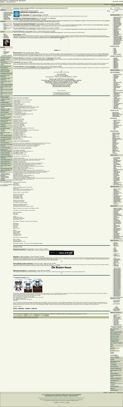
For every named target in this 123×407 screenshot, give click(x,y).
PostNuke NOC (119, 392)
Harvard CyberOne (117, 192)
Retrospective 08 (117, 293)
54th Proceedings (117, 284)
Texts (115, 53)
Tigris (115, 128)
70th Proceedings (117, 268)
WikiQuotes (116, 63)
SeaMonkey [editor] (117, 37)
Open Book (116, 320)
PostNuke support (111, 392)
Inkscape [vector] (117, 25)
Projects (5, 28)
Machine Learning (116, 113)
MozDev (115, 124)
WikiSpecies (116, 65)
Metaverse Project (116, 137)
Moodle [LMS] (116, 31)
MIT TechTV (116, 193)
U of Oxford (116, 106)
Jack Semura (29, 31)
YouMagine (115, 153)
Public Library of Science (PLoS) (117, 172)
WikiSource (116, 64)
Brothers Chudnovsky (118, 209)
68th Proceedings (117, 270)
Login (5, 49)
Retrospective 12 (117, 289)
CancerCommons (117, 86)
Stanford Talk (116, 245)
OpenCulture (116, 94)
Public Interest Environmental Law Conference (60, 36)
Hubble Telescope (117, 259)
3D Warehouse (116, 148)
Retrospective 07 (117, 294)
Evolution (115, 216)
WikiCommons (116, 60)
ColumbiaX (116, 77)
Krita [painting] (116, 26)
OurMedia (116, 231)
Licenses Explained (116, 309)
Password (112, 349)
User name (112, 347)
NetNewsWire (116, 33)
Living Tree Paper (16, 241)
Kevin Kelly (31, 249)
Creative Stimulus (7, 14)
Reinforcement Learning (117, 114)
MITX (115, 91)
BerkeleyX (116, 75)
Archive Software (117, 120)
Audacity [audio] (117, 18)
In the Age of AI (117, 225)
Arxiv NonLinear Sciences (117, 162)
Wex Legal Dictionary (118, 184)
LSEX (115, 88)
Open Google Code (117, 125)
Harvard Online (117, 84)
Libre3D (114, 136)
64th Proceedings (117, 274)
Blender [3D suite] (117, 19)
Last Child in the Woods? (117, 227)
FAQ (121, 4)
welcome (2, 107)
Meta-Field (6, 16)
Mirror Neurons (117, 230)
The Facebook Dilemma (116, 218)
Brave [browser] (117, 20)
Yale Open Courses (117, 108)
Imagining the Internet (5, 173)
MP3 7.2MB (116, 243)
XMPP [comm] (116, 44)
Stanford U (116, 102)
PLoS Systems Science (117, 181)
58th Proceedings (117, 280)
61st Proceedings (117, 277)
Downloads (112, 4)
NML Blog (3, 130)
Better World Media (5, 176)
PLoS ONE (116, 173)
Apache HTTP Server (118, 17)
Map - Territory (117, 262)
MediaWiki (116, 30)
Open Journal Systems (116, 97)
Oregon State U (117, 100)
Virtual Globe (116, 264)
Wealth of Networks (117, 324)
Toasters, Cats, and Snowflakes (4, 178)
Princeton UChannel (118, 198)
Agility (115, 248)
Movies (115, 50)
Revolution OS (116, 237)
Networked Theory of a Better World (5, 175)
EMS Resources (117, 21)
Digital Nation (116, 213)
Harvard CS (116, 191)
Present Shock (117, 235)
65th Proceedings (117, 273)
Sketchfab (115, 146)
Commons (116, 78)
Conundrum (116, 211)
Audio (115, 48)
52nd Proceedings (117, 286)
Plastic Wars (116, 234)
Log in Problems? (113, 354)
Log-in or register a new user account (73, 313)
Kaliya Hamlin (40, 23)
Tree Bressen (52, 18)
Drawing (115, 249)
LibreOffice (116, 27)
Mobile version (6, 51)
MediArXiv (116, 170)
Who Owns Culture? (118, 238)
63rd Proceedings (117, 275)
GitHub (115, 121)
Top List (5, 53)
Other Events (6, 37)
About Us (5, 34)
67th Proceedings (117, 271)
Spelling (115, 251)
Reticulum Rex (116, 310)
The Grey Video (117, 221)
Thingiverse (115, 147)
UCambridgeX (116, 76)
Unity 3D (114, 149)
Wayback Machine (117, 54)
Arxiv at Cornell (117, 157)
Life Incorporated (117, 228)
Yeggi (114, 152)
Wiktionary (116, 68)
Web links (118, 4)
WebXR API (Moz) (116, 151)
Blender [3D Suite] (116, 132)
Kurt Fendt (28, 58)
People (5, 27)
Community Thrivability (8, 13)
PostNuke (105, 392)
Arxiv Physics (116, 163)
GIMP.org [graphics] (118, 24)
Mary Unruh (32, 28)
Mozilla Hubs (116, 32)
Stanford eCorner (117, 200)
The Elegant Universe (118, 215)
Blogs (5, 23)
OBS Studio (116, 35)
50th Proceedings (117, 288)
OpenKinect (115, 139)
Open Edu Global (117, 95)
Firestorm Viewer (116, 133)
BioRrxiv (115, 168)
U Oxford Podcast (117, 195)
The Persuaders (117, 233)
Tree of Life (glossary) (118, 103)
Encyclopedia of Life (118, 82)
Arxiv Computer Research (117, 159)
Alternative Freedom (118, 208)
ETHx (115, 81)
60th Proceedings (117, 278)
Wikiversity (116, 66)
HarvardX (115, 83)
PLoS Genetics (117, 178)
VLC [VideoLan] (117, 41)
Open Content (116, 321)
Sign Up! (117, 355)
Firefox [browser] (117, 22)
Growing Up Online (117, 222)
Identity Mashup (117, 87)
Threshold (15, 315)
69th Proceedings (117, 269)
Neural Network (116, 115)
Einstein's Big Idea (117, 214)
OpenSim (114, 141)
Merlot (115, 89)
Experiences (6, 36)
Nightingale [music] (117, 34)
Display (21, 315)
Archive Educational (118, 74)
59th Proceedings (117, 279)
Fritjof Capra (116, 219)
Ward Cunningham (37, 15)
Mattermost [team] (117, 29)
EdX (114, 79)
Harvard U (116, 85)
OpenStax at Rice (117, 98)
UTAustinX (116, 105)
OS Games (116, 250)
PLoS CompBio (117, 177)
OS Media (116, 232)
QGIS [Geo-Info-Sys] (118, 36)
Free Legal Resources (118, 169)
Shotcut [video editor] (118, 38)
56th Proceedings (117, 282)
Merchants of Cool (117, 229)
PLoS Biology (116, 174)
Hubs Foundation (116, 135)
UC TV (115, 202)
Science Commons (117, 182)
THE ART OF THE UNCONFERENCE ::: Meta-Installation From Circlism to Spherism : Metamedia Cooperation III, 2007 (43, 8)
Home (5, 33)
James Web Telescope (116, 261)
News (5, 24)
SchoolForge (116, 101)
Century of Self (117, 210)
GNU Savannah (117, 122)
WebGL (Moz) (115, 150)
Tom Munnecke (32, 270)
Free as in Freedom (118, 318)
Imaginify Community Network (13, 0)
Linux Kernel (116, 28)
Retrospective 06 (117, 295)
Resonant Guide (7, 18)
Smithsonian (116, 183)
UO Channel (116, 203)
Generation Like (117, 220)
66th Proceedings (117, 272)
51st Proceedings (117, 287)
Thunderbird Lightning (118, 40)
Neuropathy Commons (118, 92)
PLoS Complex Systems (117, 176)
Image (115, 49)
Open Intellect (6, 17)
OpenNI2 (114, 140)
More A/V (115, 244)
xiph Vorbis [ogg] (117, 43)
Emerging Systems (7, 15)
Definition (115, 242)
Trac (114, 129)
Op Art (115, 263)
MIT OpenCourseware (118, 90)
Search (112, 5)
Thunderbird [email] (117, 39)
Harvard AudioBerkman (116, 190)
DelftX (115, 80)
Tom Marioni (65, 75)
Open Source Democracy (116, 323)
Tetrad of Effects (117, 255)
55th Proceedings (117, 283)
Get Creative (116, 308)
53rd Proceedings (117, 285)
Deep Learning (115, 112)
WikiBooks (116, 59)
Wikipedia (115, 62)
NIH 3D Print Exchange (117, 138)
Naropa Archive (117, 196)
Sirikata (114, 145)
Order (32, 315)
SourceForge (116, 127)
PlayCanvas (115, 143)
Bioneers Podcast (117, 188)
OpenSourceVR (116, 142)
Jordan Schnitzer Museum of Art (45, 257)
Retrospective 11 (117, 290)
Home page (107, 4)
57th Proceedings (117, 281)
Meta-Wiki (116, 58)
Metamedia (50, 58)
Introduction (6, 35)
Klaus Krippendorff (30, 66)
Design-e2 (116, 212)
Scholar (115, 51)
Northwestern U (117, 93)
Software (115, 52)
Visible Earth (116, 265)
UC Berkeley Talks (117, 201)
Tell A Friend (6, 52)
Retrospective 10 (117, 291)
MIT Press (116, 194)
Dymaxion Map (117, 258)
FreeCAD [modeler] (117, 23)
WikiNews (116, 61)
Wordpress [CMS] (117, 42)
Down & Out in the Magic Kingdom (117, 317)
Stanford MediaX (117, 199)
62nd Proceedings (117, 276)
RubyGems (116, 126)
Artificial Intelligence (116, 116)
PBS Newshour (117, 197)
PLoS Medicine (117, 179)
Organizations (6, 25)
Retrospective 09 (117, 292)
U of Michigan (116, 104)
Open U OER (116, 99)
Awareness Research (8, 12)
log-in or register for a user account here (6, 185)
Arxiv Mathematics (117, 160)
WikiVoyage (116, 67)
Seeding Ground (7, 19)
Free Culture (116, 319)
